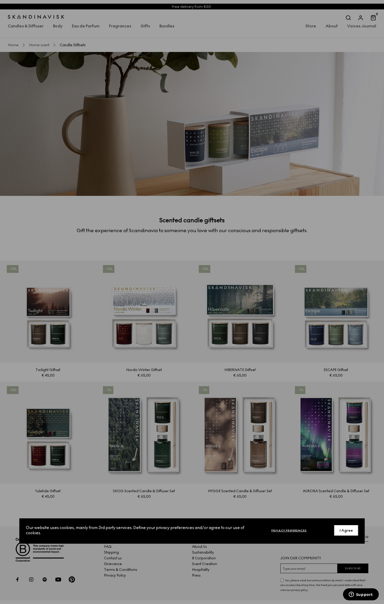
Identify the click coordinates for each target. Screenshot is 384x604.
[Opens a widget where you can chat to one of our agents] (361, 594)
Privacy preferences (289, 530)
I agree (346, 530)
